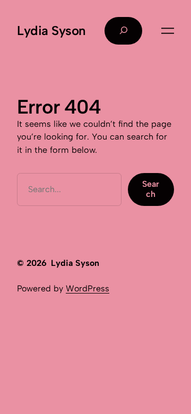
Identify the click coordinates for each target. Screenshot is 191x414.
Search (150, 189)
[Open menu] (167, 30)
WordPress (87, 288)
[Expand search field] (123, 31)
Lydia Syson (51, 30)
